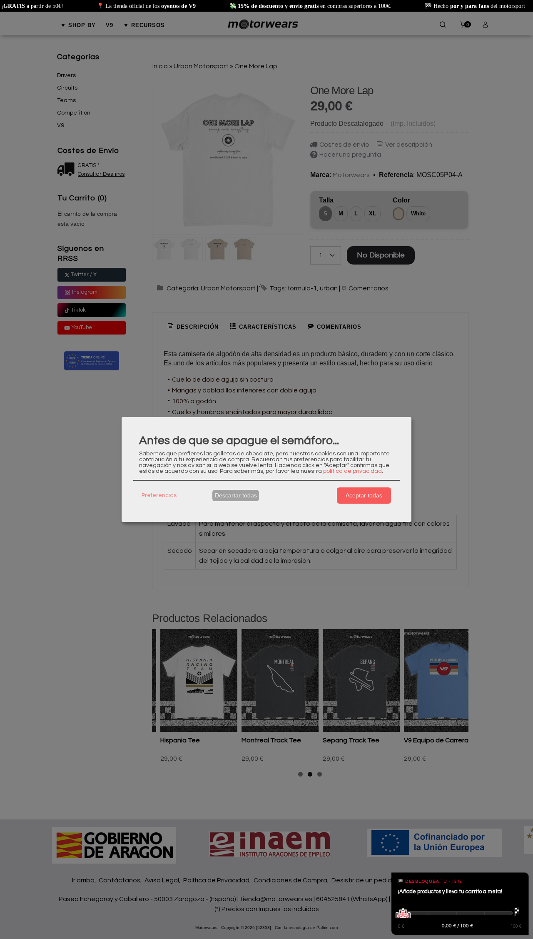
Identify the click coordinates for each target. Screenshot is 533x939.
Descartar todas (236, 495)
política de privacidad (352, 471)
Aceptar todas (364, 495)
